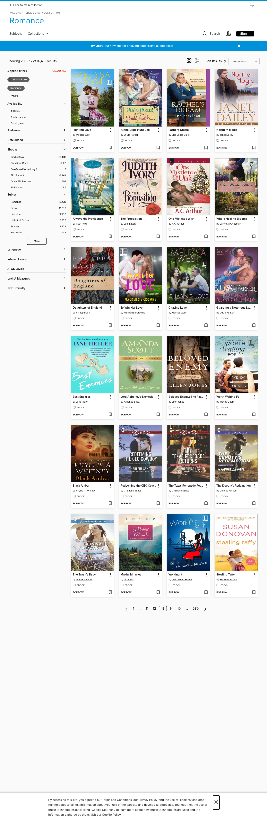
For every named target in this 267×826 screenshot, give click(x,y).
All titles (15, 111)
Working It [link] (175, 574)
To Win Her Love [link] (131, 308)
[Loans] (228, 34)
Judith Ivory (130, 223)
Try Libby (96, 46)
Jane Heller (82, 401)
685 (196, 608)
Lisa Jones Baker (181, 134)
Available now (18, 117)
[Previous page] (126, 608)
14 (171, 608)
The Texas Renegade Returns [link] (186, 486)
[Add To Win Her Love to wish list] (158, 325)
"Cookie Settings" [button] (102, 810)
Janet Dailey (226, 134)
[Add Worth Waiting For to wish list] (253, 414)
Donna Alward (84, 579)
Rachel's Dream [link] (178, 130)
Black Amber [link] (81, 486)
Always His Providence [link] (88, 219)
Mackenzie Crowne (134, 312)
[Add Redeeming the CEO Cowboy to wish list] (158, 503)
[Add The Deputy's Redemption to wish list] (253, 503)
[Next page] (205, 608)
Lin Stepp (129, 579)
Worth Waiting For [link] (228, 397)
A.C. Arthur (178, 223)
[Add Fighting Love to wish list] (110, 148)
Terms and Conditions (117, 800)
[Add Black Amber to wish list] (110, 503)
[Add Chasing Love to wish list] (205, 325)
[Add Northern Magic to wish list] (253, 148)
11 (147, 608)
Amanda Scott (132, 401)
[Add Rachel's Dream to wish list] (205, 148)
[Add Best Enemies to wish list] (110, 414)
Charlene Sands (132, 490)
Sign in (245, 34)
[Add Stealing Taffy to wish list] (253, 592)
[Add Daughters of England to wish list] (110, 325)
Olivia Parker (131, 134)
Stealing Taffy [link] (225, 574)
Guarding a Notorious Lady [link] (234, 308)
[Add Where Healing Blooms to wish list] (253, 236)
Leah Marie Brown (182, 579)
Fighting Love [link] (82, 130)
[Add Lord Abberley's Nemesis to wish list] (158, 414)
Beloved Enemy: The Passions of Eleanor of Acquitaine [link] (186, 397)
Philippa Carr (83, 312)
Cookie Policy (111, 815)
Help (251, 5)
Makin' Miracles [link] (131, 574)
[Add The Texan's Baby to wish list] (110, 592)
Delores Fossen (228, 490)
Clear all (59, 71)
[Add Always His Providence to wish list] (110, 236)
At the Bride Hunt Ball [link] (135, 130)
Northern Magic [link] (226, 130)
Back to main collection (27, 5)
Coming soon (18, 123)
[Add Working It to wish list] (205, 592)
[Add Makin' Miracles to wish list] (158, 592)
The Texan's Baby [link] (84, 574)
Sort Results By (216, 61)
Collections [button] (37, 34)
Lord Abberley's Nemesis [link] (137, 397)
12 (154, 608)
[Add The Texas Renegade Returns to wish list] (205, 503)
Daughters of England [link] (87, 308)
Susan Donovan (228, 579)
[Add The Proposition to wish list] (158, 236)
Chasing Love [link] (177, 308)
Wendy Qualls (227, 401)
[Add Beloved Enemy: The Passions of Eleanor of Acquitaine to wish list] (205, 414)
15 (179, 608)
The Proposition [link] (131, 219)
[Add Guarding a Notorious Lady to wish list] (253, 325)
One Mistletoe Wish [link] (181, 219)
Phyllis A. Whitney (85, 490)
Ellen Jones (178, 401)
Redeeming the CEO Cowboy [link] (138, 486)
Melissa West (83, 134)
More (37, 241)
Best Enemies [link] (81, 397)
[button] (211, 34)
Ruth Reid (81, 223)
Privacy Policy (148, 800)
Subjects (15, 34)
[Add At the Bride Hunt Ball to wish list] (158, 148)
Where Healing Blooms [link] (231, 219)
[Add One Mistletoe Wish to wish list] (205, 236)
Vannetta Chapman (230, 223)
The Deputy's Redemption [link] (233, 486)
